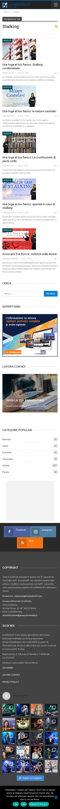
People (5, 472)
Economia (7, 452)
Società (7, 40)
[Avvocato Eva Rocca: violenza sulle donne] (19, 239)
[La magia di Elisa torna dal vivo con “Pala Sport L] (37, 724)
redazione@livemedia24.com (28, 596)
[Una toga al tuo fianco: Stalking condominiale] (19, 49)
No (23, 804)
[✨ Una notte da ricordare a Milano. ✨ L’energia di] (23, 766)
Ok (15, 804)
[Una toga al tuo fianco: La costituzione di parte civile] (19, 142)
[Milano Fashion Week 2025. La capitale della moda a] (51, 766)
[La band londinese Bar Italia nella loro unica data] (37, 738)
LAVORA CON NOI (11, 675)
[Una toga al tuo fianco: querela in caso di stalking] (19, 189)
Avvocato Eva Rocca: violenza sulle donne (29, 254)
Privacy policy (38, 804)
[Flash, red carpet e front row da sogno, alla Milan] (8, 752)
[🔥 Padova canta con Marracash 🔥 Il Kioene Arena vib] (51, 752)
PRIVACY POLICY (10, 682)
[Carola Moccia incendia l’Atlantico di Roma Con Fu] (8, 766)
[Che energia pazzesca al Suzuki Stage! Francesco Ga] (51, 738)
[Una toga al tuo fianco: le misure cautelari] (19, 96)
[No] (56, 797)
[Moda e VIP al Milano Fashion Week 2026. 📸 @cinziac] (37, 752)
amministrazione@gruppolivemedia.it (19, 615)
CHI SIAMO (7, 668)
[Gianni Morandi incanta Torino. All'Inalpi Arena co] (8, 738)
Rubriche (6, 439)
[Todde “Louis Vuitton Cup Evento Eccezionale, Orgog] (8, 724)
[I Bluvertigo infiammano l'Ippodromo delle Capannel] (8, 710)
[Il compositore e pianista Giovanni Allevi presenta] (23, 738)
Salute (5, 446)
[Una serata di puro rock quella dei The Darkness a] (23, 710)
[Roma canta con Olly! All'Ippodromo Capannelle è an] (37, 710)
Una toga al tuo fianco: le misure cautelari (29, 111)
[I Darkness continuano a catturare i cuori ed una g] (37, 766)
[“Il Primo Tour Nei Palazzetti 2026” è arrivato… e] (51, 724)
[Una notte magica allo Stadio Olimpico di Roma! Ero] (51, 710)
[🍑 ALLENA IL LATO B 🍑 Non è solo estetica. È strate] (23, 752)
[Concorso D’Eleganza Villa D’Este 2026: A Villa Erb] (23, 724)
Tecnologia (7, 459)
